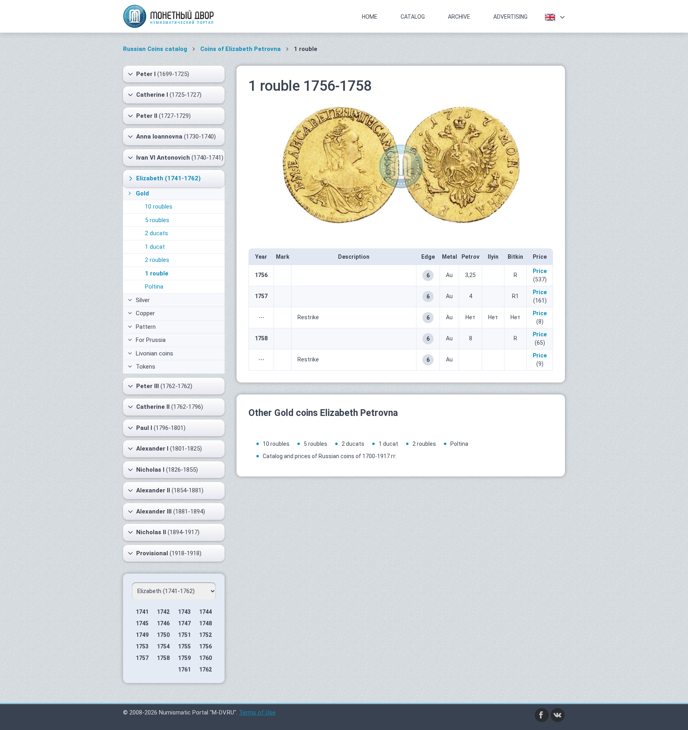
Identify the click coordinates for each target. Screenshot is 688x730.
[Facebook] (542, 714)
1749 (142, 635)
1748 (205, 623)
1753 (142, 646)
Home (369, 17)
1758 (163, 658)
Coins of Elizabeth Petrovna (240, 49)
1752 (205, 635)
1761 (184, 669)
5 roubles (157, 220)
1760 (205, 658)
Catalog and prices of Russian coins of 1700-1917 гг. (330, 456)
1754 (163, 646)
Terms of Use (257, 712)
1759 (184, 658)
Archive (459, 17)
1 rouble (156, 273)
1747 (184, 623)
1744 (205, 612)
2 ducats (156, 233)
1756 (205, 646)
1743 (184, 612)
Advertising (510, 17)
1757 (142, 658)
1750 (163, 635)
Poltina (154, 286)
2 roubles (157, 260)
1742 (163, 612)
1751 (184, 635)
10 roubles (158, 206)
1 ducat (155, 246)
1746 (163, 623)
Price (540, 271)
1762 (205, 669)
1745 (142, 623)
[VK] (558, 714)
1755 (184, 646)
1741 (142, 612)
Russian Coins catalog (155, 49)
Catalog (413, 17)
